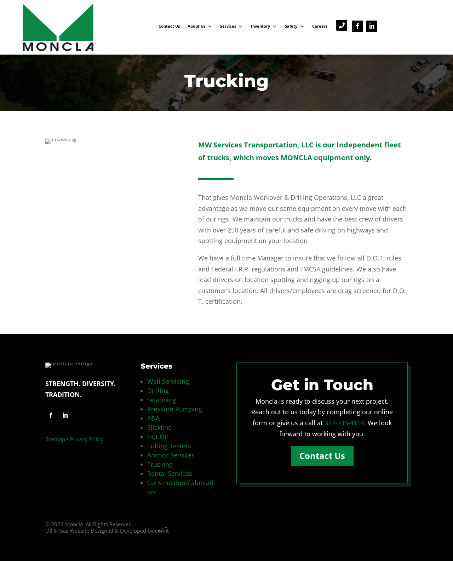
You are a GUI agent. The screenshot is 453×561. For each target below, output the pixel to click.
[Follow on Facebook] (357, 26)
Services (228, 26)
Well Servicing (168, 381)
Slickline (159, 427)
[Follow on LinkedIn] (371, 26)
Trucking (160, 464)
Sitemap (55, 439)
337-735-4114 (344, 423)
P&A (153, 418)
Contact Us (169, 26)
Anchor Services (171, 455)
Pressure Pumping (174, 409)
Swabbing (161, 399)
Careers (319, 26)
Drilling (158, 390)
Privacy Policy (87, 439)
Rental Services (169, 473)
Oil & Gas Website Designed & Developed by (100, 530)
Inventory (260, 26)
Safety (291, 26)
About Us (196, 26)
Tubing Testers (169, 446)
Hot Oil (157, 436)
